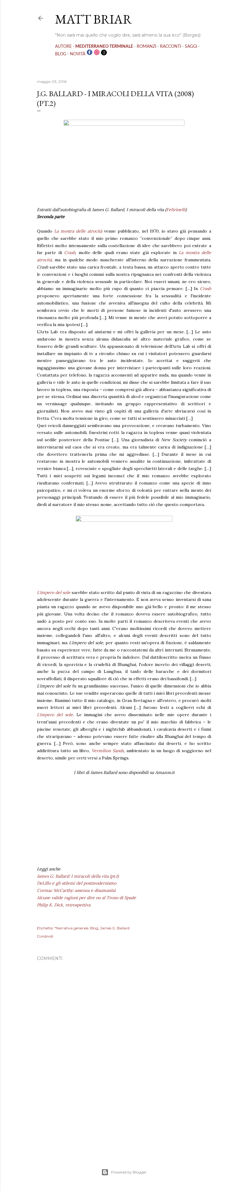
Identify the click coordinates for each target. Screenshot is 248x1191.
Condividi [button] (45, 936)
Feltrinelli (175, 209)
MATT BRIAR (93, 19)
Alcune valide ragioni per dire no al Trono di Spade (86, 897)
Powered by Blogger (129, 1172)
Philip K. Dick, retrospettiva (63, 905)
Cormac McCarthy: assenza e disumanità (76, 890)
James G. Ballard (114, 928)
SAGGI (191, 46)
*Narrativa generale (71, 928)
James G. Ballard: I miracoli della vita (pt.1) (78, 876)
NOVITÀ (77, 54)
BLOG (60, 54)
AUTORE (63, 46)
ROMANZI (146, 46)
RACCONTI (170, 46)
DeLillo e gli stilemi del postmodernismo (76, 883)
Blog (94, 928)
